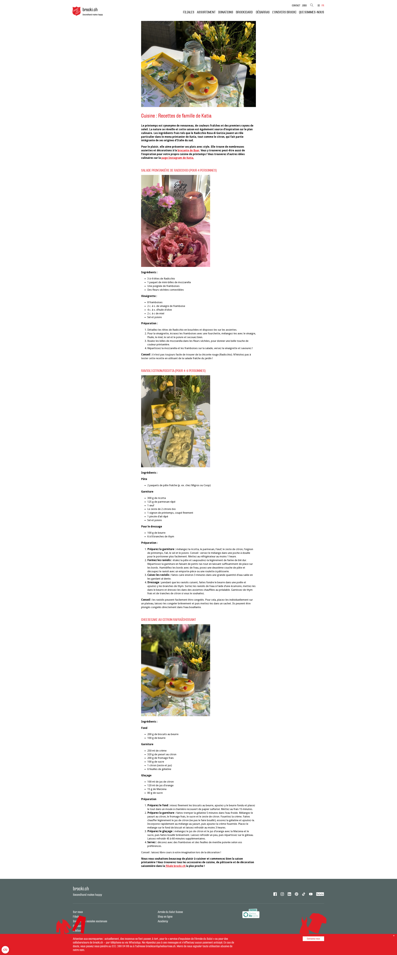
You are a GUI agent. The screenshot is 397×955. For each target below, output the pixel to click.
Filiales (188, 12)
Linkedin (289, 894)
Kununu (320, 894)
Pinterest (296, 894)
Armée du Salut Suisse (170, 912)
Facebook (275, 894)
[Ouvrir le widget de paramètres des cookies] (5, 949)
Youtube (310, 894)
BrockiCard (244, 12)
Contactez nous (313, 939)
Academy (163, 921)
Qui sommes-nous (311, 12)
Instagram (282, 894)
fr (323, 5)
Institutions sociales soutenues (90, 921)
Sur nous (78, 912)
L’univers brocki (284, 12)
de (319, 5)
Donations (225, 12)
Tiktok (303, 894)
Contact (296, 5)
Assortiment (206, 12)
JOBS (304, 5)
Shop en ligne (165, 916)
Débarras (263, 12)
